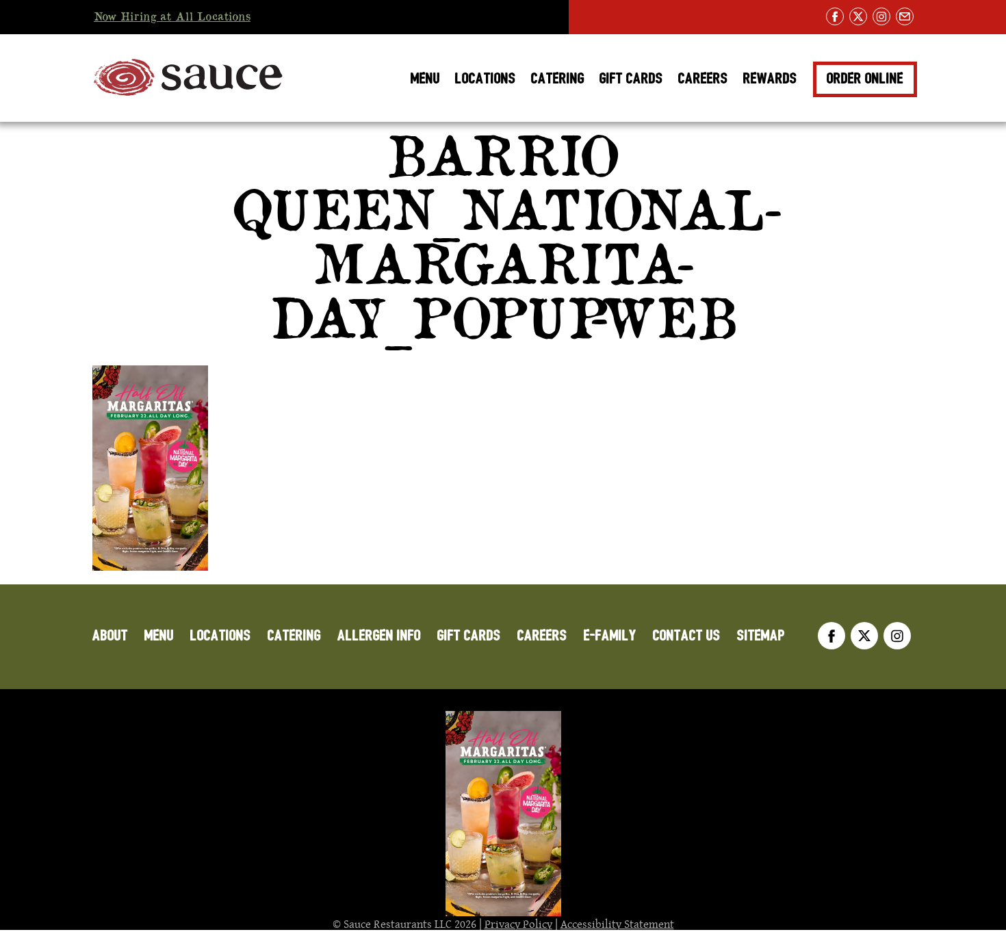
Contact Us (687, 636)
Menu (425, 79)
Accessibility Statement (617, 924)
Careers (703, 79)
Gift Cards (631, 79)
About (110, 636)
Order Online (865, 79)
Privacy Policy (518, 924)
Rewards (770, 79)
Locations (485, 79)
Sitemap (761, 636)
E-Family (610, 636)
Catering (557, 79)
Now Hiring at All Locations (172, 17)
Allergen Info (379, 636)
